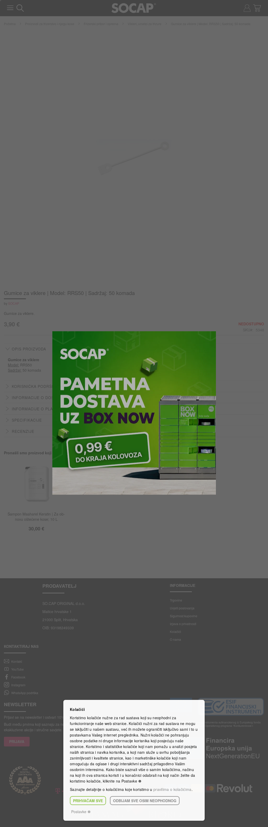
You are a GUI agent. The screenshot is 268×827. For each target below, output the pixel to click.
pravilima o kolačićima (172, 789)
